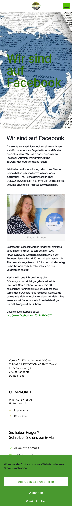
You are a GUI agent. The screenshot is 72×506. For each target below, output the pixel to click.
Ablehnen (36, 493)
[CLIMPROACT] (36, 6)
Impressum (21, 410)
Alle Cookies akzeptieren (36, 482)
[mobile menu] (66, 6)
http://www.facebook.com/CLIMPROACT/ (29, 315)
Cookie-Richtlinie (36, 501)
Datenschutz (22, 416)
